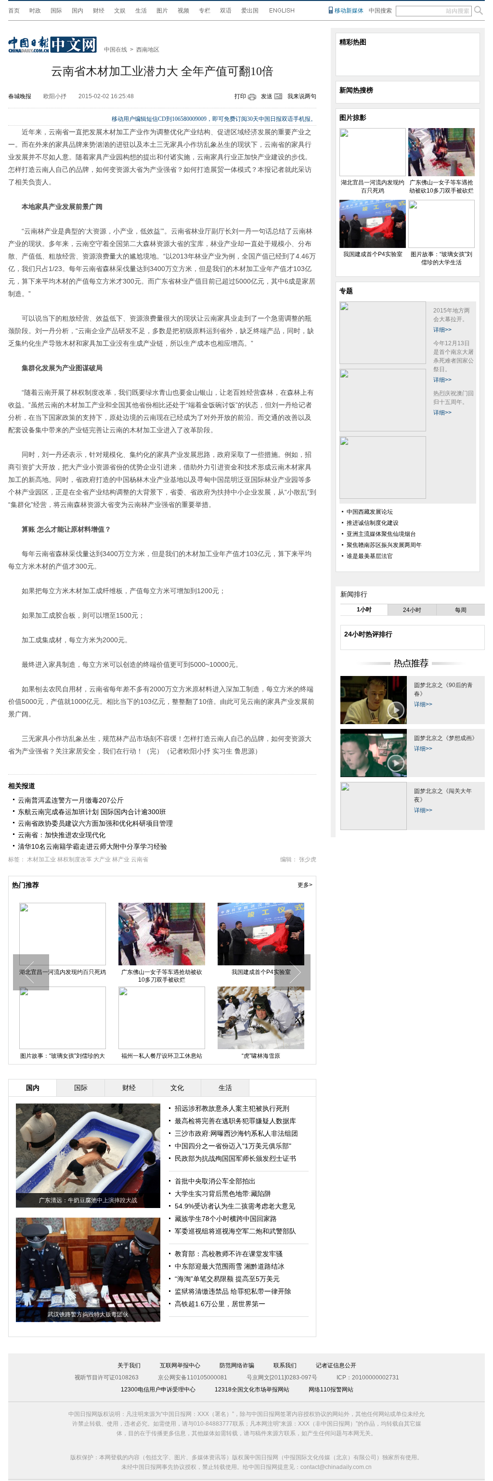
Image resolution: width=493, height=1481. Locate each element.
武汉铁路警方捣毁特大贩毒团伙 (88, 1314)
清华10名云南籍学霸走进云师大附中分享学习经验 (92, 846)
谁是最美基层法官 (370, 556)
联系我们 (285, 1365)
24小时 (412, 610)
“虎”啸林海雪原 (261, 1055)
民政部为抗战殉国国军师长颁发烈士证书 (235, 1158)
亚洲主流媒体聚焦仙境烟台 (381, 534)
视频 (183, 10)
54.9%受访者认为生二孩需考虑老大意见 (235, 1206)
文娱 (120, 10)
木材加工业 (41, 859)
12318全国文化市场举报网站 (252, 1389)
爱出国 (250, 10)
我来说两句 (301, 96)
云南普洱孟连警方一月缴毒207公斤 (71, 800)
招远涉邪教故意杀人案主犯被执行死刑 (232, 1108)
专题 (346, 291)
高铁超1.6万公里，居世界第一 (220, 1304)
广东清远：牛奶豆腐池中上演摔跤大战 (88, 1200)
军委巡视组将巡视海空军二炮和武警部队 (235, 1231)
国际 (56, 10)
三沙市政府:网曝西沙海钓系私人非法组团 (236, 1133)
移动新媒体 (349, 10)
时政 (35, 10)
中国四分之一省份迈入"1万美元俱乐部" (233, 1146)
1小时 (364, 609)
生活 (141, 10)
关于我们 (129, 1365)
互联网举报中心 (180, 1365)
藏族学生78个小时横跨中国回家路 (226, 1218)
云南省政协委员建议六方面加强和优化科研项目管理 (95, 823)
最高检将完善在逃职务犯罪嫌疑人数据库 (235, 1121)
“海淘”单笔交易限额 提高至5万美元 (227, 1279)
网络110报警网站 (331, 1389)
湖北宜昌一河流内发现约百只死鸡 (62, 972)
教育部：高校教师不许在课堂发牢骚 (229, 1254)
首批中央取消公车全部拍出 (215, 1181)
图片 (162, 10)
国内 (77, 10)
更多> (305, 885)
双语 (226, 10)
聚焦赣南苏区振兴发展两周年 (384, 545)
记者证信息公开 (336, 1365)
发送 (266, 96)
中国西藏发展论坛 (370, 511)
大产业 (102, 859)
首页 (14, 10)
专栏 (204, 10)
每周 (461, 610)
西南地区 (147, 49)
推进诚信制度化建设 (373, 523)
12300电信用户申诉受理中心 (158, 1389)
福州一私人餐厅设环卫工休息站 (161, 1055)
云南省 (139, 859)
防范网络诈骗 (237, 1365)
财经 (98, 10)
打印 (240, 96)
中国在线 (115, 49)
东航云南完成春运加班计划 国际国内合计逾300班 (92, 812)
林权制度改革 (74, 859)
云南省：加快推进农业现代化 (61, 835)
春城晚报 (19, 96)
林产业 (121, 859)
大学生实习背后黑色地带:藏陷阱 (223, 1193)
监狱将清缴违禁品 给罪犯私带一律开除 (233, 1291)
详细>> (442, 329)
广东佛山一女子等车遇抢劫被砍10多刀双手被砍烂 (161, 976)
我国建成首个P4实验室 (261, 972)
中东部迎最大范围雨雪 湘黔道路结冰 (230, 1266)
